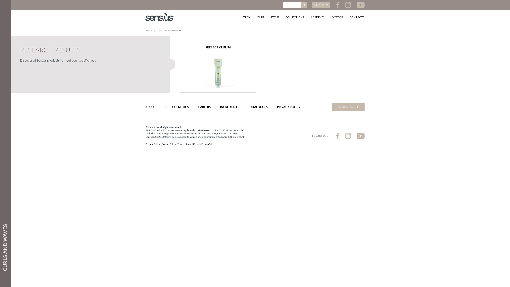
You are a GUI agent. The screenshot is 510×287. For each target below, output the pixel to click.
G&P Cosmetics (177, 107)
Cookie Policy (169, 144)
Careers (204, 107)
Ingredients (229, 107)
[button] (321, 5)
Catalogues (258, 107)
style (154, 30)
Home (147, 30)
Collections (294, 17)
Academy (317, 17)
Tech (246, 17)
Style (275, 17)
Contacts (357, 17)
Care (260, 17)
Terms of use (184, 144)
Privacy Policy (288, 107)
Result (161, 30)
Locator (337, 17)
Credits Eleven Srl (202, 144)
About (150, 107)
